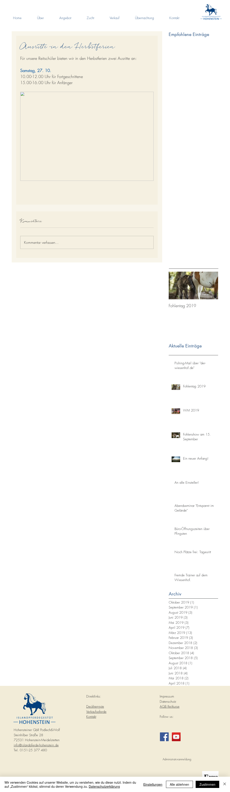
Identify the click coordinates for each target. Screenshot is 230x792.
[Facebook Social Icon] (164, 736)
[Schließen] (224, 784)
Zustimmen (207, 784)
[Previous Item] (176, 285)
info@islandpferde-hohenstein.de (36, 745)
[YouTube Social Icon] (176, 736)
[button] (40, 18)
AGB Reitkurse (169, 706)
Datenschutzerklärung (104, 786)
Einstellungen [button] (152, 784)
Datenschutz (168, 701)
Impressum (167, 696)
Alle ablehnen (179, 784)
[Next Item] (211, 285)
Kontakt (91, 716)
